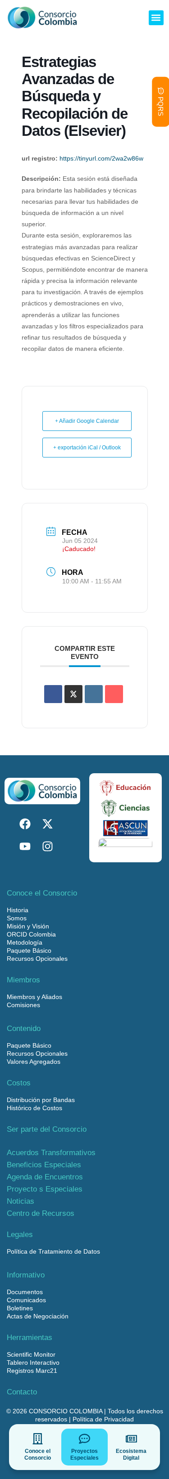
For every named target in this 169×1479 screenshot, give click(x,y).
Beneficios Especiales (44, 1165)
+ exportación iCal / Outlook (87, 447)
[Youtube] (25, 846)
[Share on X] (73, 694)
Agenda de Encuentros (45, 1177)
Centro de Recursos (40, 1213)
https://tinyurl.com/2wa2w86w (101, 158)
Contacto (22, 1392)
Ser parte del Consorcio (47, 1129)
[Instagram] (47, 846)
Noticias (20, 1201)
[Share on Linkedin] (94, 694)
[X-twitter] (47, 824)
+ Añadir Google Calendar (87, 421)
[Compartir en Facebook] (53, 694)
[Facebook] (25, 824)
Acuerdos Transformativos (51, 1152)
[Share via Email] (114, 694)
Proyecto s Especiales (44, 1189)
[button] (156, 17)
